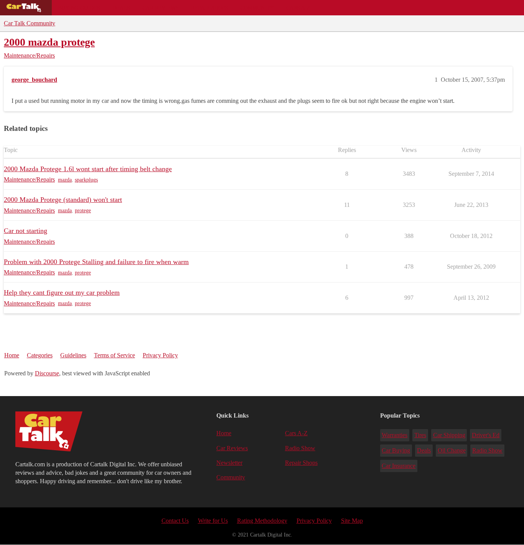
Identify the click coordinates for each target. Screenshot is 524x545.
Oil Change (452, 450)
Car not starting (25, 231)
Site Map (352, 520)
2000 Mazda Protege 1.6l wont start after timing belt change (88, 169)
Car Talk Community (29, 23)
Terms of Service (114, 355)
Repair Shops (209, 8)
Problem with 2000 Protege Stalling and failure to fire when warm (96, 262)
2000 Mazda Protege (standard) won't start (63, 199)
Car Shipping (449, 435)
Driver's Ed (485, 435)
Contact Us (175, 520)
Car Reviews (160, 8)
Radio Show (300, 448)
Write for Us (213, 520)
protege (83, 210)
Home (11, 355)
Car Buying (396, 450)
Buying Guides (79, 8)
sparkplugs (86, 180)
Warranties (394, 435)
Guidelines (73, 355)
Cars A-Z (298, 8)
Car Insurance (398, 465)
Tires (420, 435)
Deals (121, 8)
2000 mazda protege (49, 42)
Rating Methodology (262, 520)
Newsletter (229, 462)
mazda (65, 180)
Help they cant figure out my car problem (62, 292)
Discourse (47, 373)
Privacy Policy (160, 355)
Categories (40, 355)
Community (257, 8)
